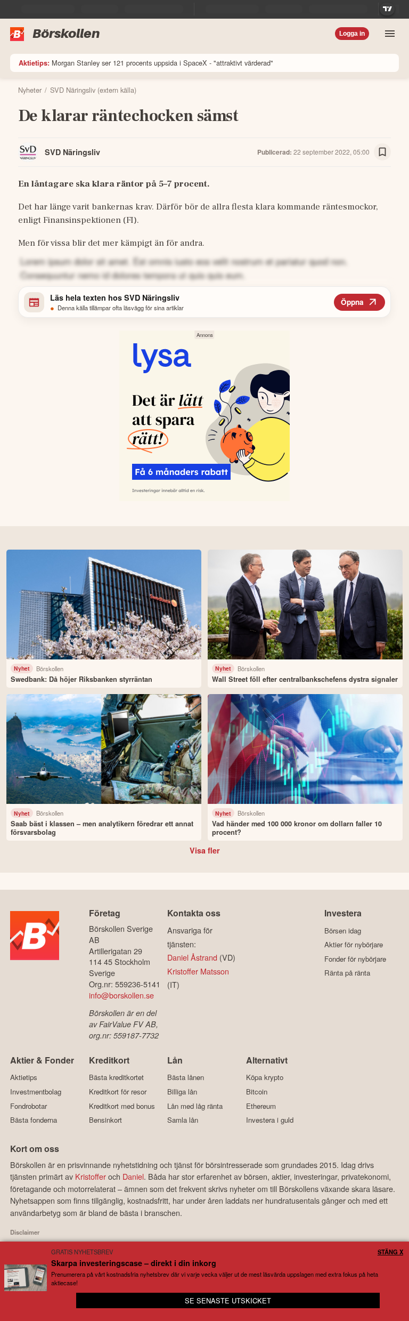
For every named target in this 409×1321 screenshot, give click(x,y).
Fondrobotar (28, 1106)
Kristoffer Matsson (198, 971)
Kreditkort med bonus (122, 1106)
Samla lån (182, 1120)
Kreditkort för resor (117, 1091)
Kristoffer (90, 1176)
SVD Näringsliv (72, 152)
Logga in (352, 33)
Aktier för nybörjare (353, 944)
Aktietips (23, 1077)
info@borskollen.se (121, 995)
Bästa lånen (185, 1077)
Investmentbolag (35, 1091)
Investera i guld (269, 1120)
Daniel (133, 1176)
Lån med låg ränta (195, 1106)
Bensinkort (105, 1120)
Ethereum (261, 1106)
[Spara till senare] (382, 151)
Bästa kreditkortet (116, 1077)
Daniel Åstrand (192, 957)
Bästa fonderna (33, 1120)
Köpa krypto (264, 1077)
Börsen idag (342, 930)
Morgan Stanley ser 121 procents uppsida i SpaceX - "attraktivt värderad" (146, 63)
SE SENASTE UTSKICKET (228, 1300)
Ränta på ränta (347, 973)
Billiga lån (182, 1091)
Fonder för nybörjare (355, 959)
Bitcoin (256, 1091)
